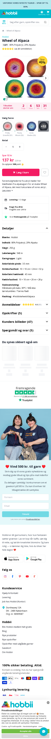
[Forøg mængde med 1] (20, 147)
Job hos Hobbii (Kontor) (13, 601)
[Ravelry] (34, 576)
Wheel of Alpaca (13, 30)
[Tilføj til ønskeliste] (44, 172)
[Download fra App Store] (12, 558)
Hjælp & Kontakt (10, 593)
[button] (48, 13)
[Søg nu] (45, 22)
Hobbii (5, 36)
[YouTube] (27, 576)
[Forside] (3, 31)
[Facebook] (12, 576)
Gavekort (6, 648)
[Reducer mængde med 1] (6, 147)
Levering (6, 597)
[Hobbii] (9, 13)
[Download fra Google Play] (34, 558)
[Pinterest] (20, 576)
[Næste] (45, 78)
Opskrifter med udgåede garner (17, 643)
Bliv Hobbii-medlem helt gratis (17, 626)
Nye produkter (9, 635)
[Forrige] (5, 78)
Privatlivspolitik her (33, 519)
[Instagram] (5, 576)
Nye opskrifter (9, 639)
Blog (4, 631)
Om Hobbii (7, 652)
